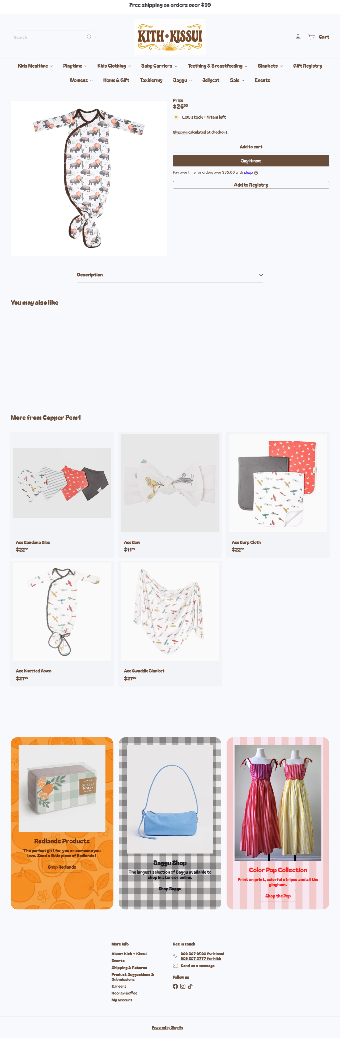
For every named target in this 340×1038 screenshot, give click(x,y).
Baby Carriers (157, 65)
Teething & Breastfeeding (215, 65)
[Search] (89, 36)
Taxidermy (151, 79)
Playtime (73, 65)
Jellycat (210, 79)
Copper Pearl (61, 417)
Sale (235, 79)
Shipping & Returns (129, 967)
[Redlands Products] (62, 788)
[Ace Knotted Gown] (62, 624)
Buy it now (251, 160)
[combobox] (53, 36)
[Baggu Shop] (170, 799)
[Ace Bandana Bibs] (62, 495)
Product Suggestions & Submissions (133, 976)
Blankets (268, 65)
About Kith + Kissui (129, 953)
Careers (119, 986)
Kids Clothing (112, 65)
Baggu (180, 79)
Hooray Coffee (124, 993)
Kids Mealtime (33, 65)
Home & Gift (116, 79)
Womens (79, 79)
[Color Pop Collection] (278, 803)
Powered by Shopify (167, 1027)
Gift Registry (307, 65)
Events (262, 79)
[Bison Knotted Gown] (35, 355)
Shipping (180, 132)
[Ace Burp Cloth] (278, 495)
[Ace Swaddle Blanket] (170, 624)
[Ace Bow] (170, 495)
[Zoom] (89, 178)
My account (122, 999)
